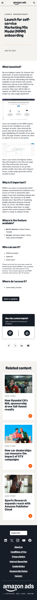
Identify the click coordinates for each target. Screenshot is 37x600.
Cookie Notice (18, 566)
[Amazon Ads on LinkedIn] (5, 540)
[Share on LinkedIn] (22, 346)
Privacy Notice (18, 556)
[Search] (34, 3)
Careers (18, 576)
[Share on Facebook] (9, 346)
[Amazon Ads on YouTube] (23, 540)
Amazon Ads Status (18, 571)
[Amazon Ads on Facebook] (29, 540)
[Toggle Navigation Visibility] (2, 3)
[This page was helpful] (27, 333)
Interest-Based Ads (18, 561)
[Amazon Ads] (18, 2)
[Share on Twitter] (15, 346)
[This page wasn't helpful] (10, 333)
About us (18, 547)
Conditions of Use (18, 551)
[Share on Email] (28, 346)
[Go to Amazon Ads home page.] (18, 588)
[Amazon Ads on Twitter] (11, 540)
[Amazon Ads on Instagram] (17, 540)
